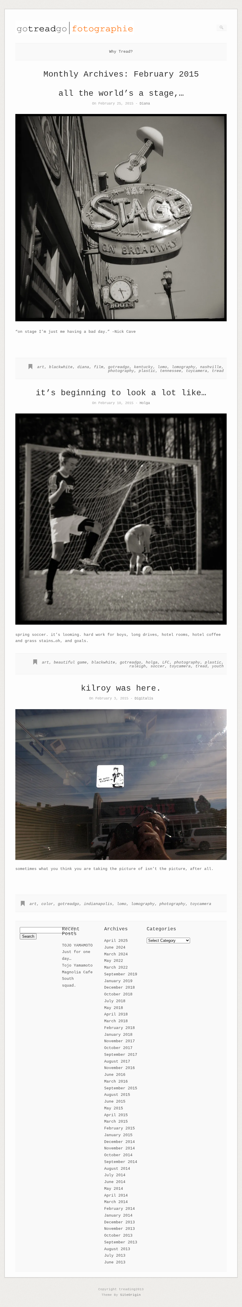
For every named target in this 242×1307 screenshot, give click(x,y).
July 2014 (114, 1175)
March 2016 (116, 1081)
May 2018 (113, 1008)
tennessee (170, 371)
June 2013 (114, 1262)
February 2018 (119, 1028)
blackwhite (61, 367)
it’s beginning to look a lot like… (121, 393)
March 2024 (116, 954)
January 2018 (118, 1035)
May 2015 (113, 1108)
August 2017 (117, 1061)
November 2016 (119, 1068)
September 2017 (120, 1055)
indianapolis (98, 904)
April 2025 (116, 941)
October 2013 (118, 1235)
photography (121, 371)
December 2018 (119, 987)
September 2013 (120, 1242)
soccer (158, 666)
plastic (147, 371)
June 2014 (114, 1182)
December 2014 (119, 1142)
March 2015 (116, 1121)
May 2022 (113, 961)
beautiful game (70, 662)
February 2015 (119, 1128)
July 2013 (114, 1255)
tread (218, 371)
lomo (162, 367)
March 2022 (116, 967)
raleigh (137, 666)
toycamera (196, 371)
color (47, 904)
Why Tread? (121, 51)
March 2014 (116, 1202)
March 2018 (116, 1021)
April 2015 (116, 1115)
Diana (145, 103)
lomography (183, 367)
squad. (69, 985)
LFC (165, 662)
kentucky (143, 367)
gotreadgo (118, 367)
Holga (145, 403)
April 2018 (116, 1014)
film (98, 367)
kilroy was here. (121, 688)
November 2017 (119, 1041)
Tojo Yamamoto (77, 965)
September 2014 (120, 1162)
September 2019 (120, 974)
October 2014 (118, 1155)
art (40, 367)
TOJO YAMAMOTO (77, 945)
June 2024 (114, 947)
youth (218, 666)
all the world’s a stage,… (121, 93)
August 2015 (117, 1095)
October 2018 (118, 994)
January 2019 (118, 981)
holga (152, 662)
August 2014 (117, 1169)
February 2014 (119, 1209)
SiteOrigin (130, 1295)
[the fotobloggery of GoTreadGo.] (74, 34)
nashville (210, 367)
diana (83, 367)
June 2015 (114, 1101)
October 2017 (118, 1048)
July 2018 (114, 1001)
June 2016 (114, 1075)
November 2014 (119, 1148)
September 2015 (120, 1088)
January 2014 (118, 1215)
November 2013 (119, 1229)
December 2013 (119, 1222)
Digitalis (144, 698)
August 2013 (117, 1249)
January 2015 (118, 1135)
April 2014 (116, 1195)
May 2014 (113, 1189)
